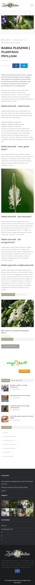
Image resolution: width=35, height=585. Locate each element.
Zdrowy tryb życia (10, 444)
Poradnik (6, 452)
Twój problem (8, 456)
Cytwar (3, 491)
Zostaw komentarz (10, 346)
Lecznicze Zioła (8, 440)
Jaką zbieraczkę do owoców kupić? (20, 395)
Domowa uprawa (9, 448)
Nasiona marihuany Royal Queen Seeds (14, 487)
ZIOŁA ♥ (5, 432)
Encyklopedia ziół (18, 40)
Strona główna (6, 40)
